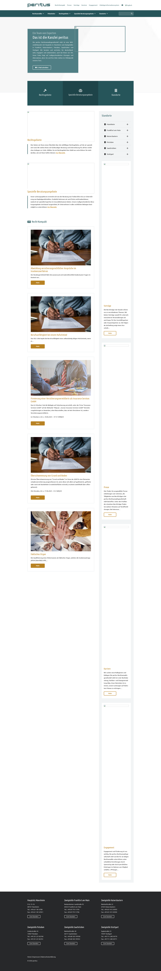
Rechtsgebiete (34, 139)
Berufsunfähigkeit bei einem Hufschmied (49, 334)
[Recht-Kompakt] (30, 221)
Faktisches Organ (38, 554)
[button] (43, 13)
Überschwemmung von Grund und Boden (49, 475)
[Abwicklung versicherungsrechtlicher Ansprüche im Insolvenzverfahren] (61, 247)
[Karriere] (116, 596)
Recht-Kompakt (39, 221)
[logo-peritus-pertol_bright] (38, 5)
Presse (106, 487)
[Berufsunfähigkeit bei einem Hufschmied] (61, 314)
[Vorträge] (116, 233)
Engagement (109, 847)
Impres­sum (36, 957)
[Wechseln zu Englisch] (129, 5)
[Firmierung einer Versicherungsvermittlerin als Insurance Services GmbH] (61, 378)
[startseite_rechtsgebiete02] (60, 126)
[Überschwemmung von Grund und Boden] (61, 455)
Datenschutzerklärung (48, 957)
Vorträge (107, 306)
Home (29, 957)
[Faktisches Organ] (61, 531)
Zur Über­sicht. (60, 153)
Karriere (107, 668)
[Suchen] (132, 13)
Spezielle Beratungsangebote (42, 191)
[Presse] (116, 414)
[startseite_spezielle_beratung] (60, 178)
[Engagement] (116, 775)
